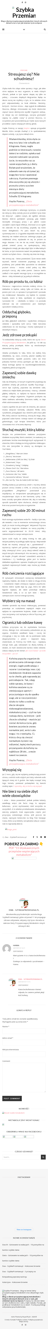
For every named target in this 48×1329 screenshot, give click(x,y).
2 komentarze (24, 83)
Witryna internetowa (10, 1049)
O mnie (7, 1320)
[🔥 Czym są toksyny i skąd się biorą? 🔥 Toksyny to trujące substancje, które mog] (24, 1218)
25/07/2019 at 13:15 (24, 982)
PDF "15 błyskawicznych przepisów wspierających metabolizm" (24, 851)
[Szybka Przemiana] (24, 12)
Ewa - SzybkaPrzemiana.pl (16, 837)
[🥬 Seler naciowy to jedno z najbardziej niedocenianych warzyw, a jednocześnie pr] (24, 1203)
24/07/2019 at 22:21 (19, 948)
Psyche (24, 70)
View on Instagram (24, 1229)
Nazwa (5, 1026)
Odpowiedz (18, 951)
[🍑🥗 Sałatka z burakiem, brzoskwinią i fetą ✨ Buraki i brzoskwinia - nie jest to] (39, 1188)
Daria (4, 1255)
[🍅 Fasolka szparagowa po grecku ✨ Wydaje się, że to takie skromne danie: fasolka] (39, 1218)
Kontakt (13, 1320)
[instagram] (25, 2)
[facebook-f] (22, 2)
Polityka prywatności (35, 1320)
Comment (6, 1061)
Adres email (7, 1038)
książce (27, 128)
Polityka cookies (22, 1320)
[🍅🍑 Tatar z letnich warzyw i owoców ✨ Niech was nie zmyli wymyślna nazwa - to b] (39, 1203)
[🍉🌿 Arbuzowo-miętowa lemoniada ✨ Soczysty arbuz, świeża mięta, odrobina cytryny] (9, 1218)
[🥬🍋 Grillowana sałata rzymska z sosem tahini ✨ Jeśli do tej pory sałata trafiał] (9, 1203)
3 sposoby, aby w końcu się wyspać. (27, 786)
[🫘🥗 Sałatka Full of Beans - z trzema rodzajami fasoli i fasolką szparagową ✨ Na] (9, 1188)
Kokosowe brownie (32, 1266)
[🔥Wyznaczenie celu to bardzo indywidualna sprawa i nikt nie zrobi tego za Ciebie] (24, 1188)
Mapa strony (23, 1321)
